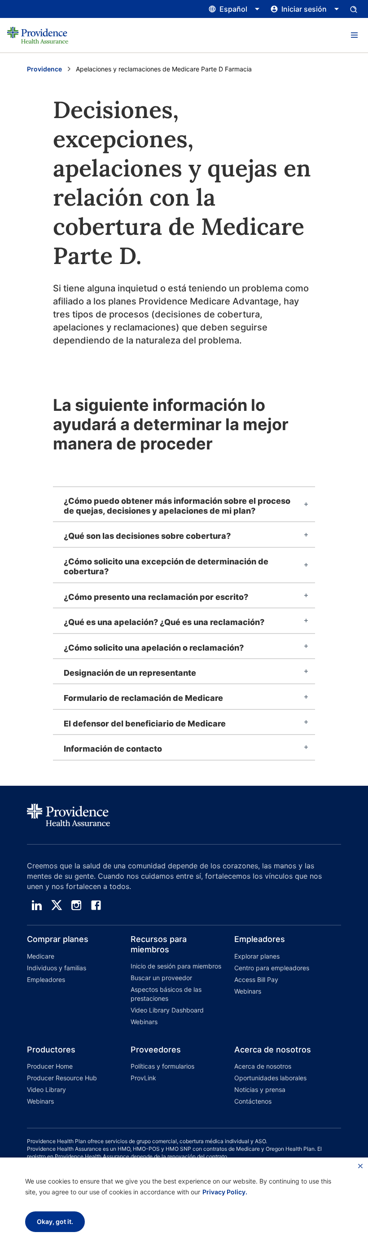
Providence (44, 69)
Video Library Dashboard (167, 1010)
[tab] (184, 504)
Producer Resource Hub (62, 1078)
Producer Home (50, 1066)
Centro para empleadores (271, 968)
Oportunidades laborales (270, 1078)
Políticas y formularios (162, 1066)
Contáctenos (253, 1101)
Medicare (40, 956)
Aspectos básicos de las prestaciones (166, 994)
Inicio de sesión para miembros (176, 966)
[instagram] (76, 905)
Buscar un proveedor (161, 978)
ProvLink (143, 1078)
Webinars (144, 1022)
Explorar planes (257, 956)
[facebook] (96, 905)
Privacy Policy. (224, 1192)
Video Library (46, 1089)
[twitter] (56, 905)
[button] (354, 35)
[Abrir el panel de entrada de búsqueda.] (353, 9)
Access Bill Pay (256, 979)
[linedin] (37, 905)
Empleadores (46, 979)
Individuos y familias (56, 968)
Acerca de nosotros (262, 1066)
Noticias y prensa (259, 1089)
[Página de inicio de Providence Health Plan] (37, 35)
